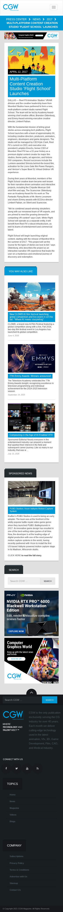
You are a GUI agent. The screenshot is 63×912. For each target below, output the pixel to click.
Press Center (16, 19)
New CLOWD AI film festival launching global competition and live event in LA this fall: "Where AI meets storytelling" (31, 317)
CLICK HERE (14, 555)
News (37, 19)
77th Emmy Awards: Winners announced (30, 376)
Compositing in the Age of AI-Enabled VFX (31, 435)
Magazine (14, 808)
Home (13, 795)
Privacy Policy (17, 863)
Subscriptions (16, 856)
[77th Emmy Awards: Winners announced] (31, 358)
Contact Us (15, 890)
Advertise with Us (18, 876)
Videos (13, 815)
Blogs (12, 821)
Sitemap (14, 883)
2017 (50, 19)
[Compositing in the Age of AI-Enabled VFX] (31, 417)
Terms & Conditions (19, 870)
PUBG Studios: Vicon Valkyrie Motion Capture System (31, 510)
